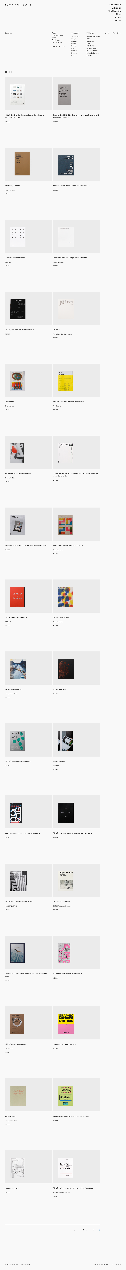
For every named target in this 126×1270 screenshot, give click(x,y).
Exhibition (116, 8)
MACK (89, 39)
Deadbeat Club (92, 51)
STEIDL (89, 44)
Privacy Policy (25, 1264)
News (118, 14)
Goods (74, 41)
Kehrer (89, 55)
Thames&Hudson (93, 37)
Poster (73, 44)
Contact (117, 20)
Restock (55, 33)
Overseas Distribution (11, 1264)
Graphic (74, 39)
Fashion (74, 51)
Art (72, 48)
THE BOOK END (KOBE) (101, 1264)
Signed (54, 38)
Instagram (118, 1264)
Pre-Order (56, 40)
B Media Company (93, 53)
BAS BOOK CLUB (58, 47)
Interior (74, 53)
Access (118, 17)
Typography (75, 37)
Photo (73, 46)
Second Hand (57, 42)
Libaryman (90, 41)
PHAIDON (90, 46)
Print (73, 55)
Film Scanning (114, 11)
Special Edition (57, 35)
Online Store (115, 4)
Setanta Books (92, 48)
